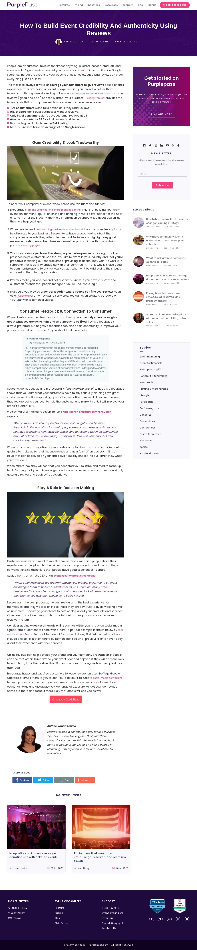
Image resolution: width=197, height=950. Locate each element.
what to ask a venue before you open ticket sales (166, 260)
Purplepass (146, 402)
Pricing (59, 912)
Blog (57, 918)
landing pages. (32, 245)
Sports (144, 447)
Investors (107, 918)
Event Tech (146, 382)
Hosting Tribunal (95, 98)
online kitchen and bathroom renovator (86, 412)
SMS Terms (14, 918)
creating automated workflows (91, 93)
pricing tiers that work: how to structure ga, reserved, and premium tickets (164, 297)
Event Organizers (112, 912)
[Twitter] (43, 780)
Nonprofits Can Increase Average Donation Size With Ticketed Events (33, 855)
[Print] (64, 780)
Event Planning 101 (150, 369)
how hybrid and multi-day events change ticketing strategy (167, 221)
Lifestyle (144, 395)
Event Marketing (150, 356)
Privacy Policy (16, 912)
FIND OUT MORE (161, 114)
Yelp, (84, 70)
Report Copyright (112, 923)
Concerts (145, 414)
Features (60, 907)
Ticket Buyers (110, 907)
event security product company (74, 575)
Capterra (24, 295)
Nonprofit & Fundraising (153, 376)
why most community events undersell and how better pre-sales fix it (165, 240)
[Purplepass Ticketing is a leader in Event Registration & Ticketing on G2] (180, 906)
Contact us (109, 928)
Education (146, 440)
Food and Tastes (149, 453)
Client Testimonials (151, 363)
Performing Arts (149, 408)
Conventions (147, 421)
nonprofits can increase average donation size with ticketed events (167, 277)
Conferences (147, 427)
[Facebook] (22, 780)
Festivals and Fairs (150, 434)
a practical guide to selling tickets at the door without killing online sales (167, 318)
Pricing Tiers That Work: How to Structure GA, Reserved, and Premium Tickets (100, 857)
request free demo (175, 5)
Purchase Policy (17, 907)
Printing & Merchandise (154, 389)
